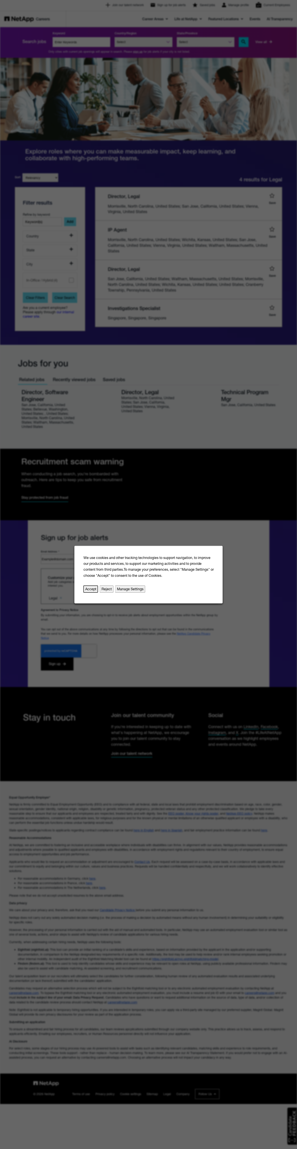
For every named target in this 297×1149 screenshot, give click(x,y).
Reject (107, 589)
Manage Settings (130, 589)
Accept (90, 589)
